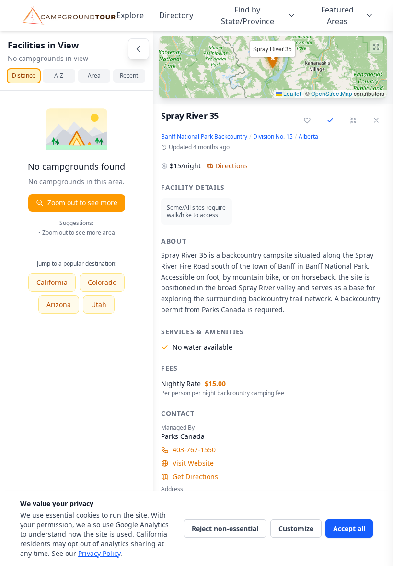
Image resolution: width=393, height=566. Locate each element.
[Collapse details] (353, 120)
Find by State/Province (247, 15)
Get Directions (195, 476)
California (52, 282)
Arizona (58, 304)
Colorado (102, 282)
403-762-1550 (194, 449)
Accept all (349, 528)
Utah (98, 304)
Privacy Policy (99, 553)
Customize (295, 528)
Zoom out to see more (82, 202)
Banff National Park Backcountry (204, 137)
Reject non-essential (225, 528)
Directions (231, 165)
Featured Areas (337, 15)
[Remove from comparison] (330, 120)
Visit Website (193, 463)
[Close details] (376, 120)
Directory (176, 15)
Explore (130, 15)
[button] (273, 67)
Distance (23, 75)
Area (94, 75)
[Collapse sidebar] (138, 48)
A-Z (58, 75)
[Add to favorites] (307, 120)
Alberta (308, 137)
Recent (129, 75)
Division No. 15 (273, 137)
